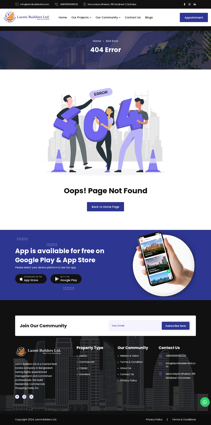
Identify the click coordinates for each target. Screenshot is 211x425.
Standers (84, 374)
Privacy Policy (128, 380)
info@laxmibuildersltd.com (180, 365)
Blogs (149, 17)
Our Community (107, 17)
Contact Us (133, 17)
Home (63, 17)
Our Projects (80, 17)
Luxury (83, 355)
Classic (83, 368)
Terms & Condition (131, 362)
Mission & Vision (129, 355)
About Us (125, 368)
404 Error (112, 41)
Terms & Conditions (184, 419)
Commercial (86, 362)
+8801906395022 (176, 355)
